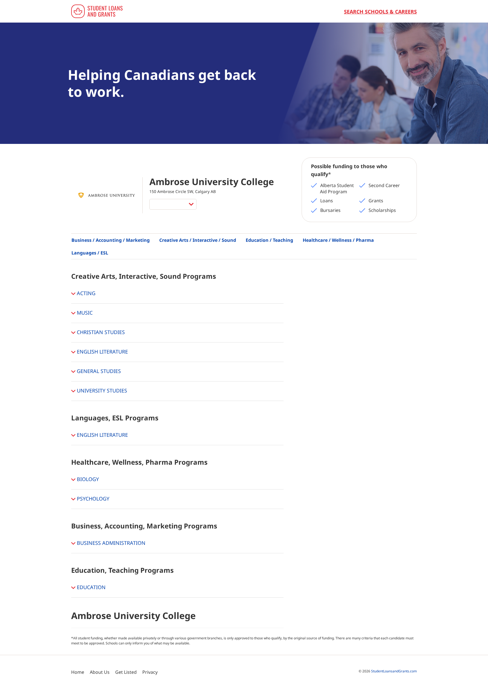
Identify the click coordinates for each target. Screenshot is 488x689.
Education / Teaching (269, 240)
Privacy (150, 672)
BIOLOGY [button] (87, 478)
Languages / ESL (89, 253)
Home (77, 672)
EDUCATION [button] (90, 586)
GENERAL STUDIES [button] (98, 370)
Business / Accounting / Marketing (110, 240)
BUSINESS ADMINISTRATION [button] (110, 542)
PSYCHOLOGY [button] (92, 498)
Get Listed (126, 672)
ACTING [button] (85, 292)
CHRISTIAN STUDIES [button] (100, 331)
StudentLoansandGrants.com (394, 671)
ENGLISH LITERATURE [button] (101, 351)
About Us (100, 672)
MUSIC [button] (84, 312)
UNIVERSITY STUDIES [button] (101, 390)
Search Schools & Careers (380, 11)
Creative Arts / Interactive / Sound (197, 240)
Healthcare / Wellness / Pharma (338, 240)
